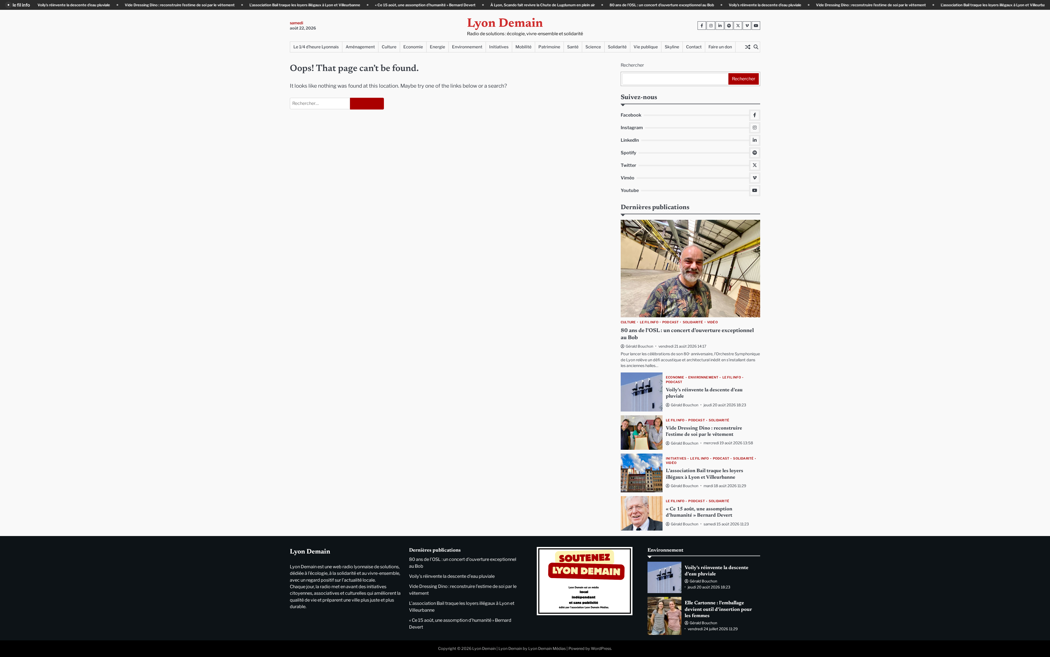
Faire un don (720, 46)
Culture (389, 46)
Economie (413, 46)
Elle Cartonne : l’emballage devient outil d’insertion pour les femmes (718, 609)
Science (593, 46)
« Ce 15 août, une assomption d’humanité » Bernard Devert (396, 5)
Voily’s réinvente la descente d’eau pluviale (45, 5)
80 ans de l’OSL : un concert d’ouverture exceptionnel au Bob (633, 5)
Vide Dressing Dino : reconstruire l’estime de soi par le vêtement (151, 5)
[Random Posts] (747, 47)
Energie (437, 46)
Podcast (670, 322)
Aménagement (360, 46)
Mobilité (523, 46)
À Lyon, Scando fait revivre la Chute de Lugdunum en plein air (514, 5)
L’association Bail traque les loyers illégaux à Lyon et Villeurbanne (276, 5)
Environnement (467, 46)
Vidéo (712, 322)
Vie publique (646, 46)
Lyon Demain (505, 24)
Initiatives (499, 46)
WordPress (601, 648)
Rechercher (632, 65)
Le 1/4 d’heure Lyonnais (316, 46)
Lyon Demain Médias (547, 648)
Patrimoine (549, 46)
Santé (573, 46)
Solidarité (617, 46)
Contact (694, 46)
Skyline (672, 46)
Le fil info (649, 322)
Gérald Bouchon (639, 346)
